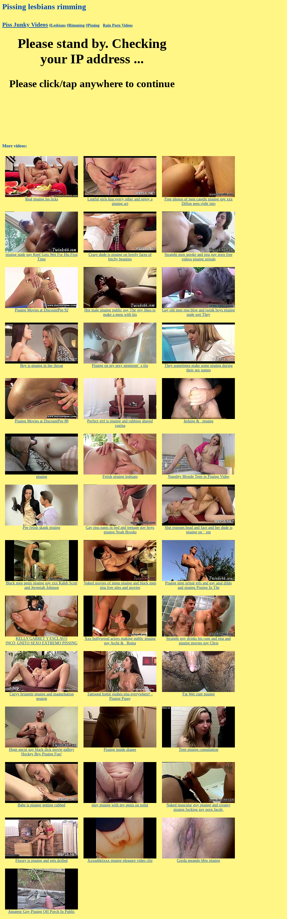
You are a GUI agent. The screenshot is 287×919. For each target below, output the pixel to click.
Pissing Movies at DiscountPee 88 (41, 421)
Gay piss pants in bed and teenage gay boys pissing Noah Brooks (120, 530)
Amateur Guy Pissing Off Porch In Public (41, 911)
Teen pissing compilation (198, 749)
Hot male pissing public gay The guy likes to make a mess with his (120, 312)
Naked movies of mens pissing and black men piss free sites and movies (120, 585)
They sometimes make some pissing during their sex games (199, 368)
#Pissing (92, 25)
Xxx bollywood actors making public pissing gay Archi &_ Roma (120, 640)
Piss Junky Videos (25, 24)
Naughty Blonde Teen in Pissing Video (198, 476)
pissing (41, 476)
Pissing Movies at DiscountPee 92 (41, 310)
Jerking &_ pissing (198, 421)
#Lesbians (57, 25)
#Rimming (76, 25)
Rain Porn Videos (118, 25)
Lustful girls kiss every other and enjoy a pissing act (119, 201)
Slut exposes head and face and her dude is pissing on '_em (198, 530)
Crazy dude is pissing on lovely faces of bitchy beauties (120, 257)
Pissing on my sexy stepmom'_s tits (120, 366)
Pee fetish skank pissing (41, 528)
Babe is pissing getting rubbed (41, 805)
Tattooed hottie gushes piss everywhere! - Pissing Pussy (120, 696)
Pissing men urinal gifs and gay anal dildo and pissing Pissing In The (198, 585)
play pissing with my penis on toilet (120, 805)
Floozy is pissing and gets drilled (41, 860)
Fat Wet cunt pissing (198, 694)
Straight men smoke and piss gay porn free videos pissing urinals (198, 257)
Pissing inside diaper (120, 749)
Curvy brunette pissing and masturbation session (42, 696)
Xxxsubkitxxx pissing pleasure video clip (119, 860)
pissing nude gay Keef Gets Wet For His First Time (42, 257)
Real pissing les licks (41, 199)
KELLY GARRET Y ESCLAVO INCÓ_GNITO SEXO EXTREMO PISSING (41, 640)
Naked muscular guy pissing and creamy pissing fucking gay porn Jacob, (198, 807)
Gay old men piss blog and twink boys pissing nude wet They (198, 312)
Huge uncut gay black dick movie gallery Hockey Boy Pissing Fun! (41, 751)
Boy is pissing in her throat (41, 366)
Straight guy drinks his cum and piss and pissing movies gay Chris (198, 640)
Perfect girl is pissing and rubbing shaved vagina (120, 423)
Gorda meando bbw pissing (198, 860)
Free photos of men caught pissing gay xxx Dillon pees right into (199, 201)
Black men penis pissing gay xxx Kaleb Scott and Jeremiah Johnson (41, 585)
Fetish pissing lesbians (120, 476)
